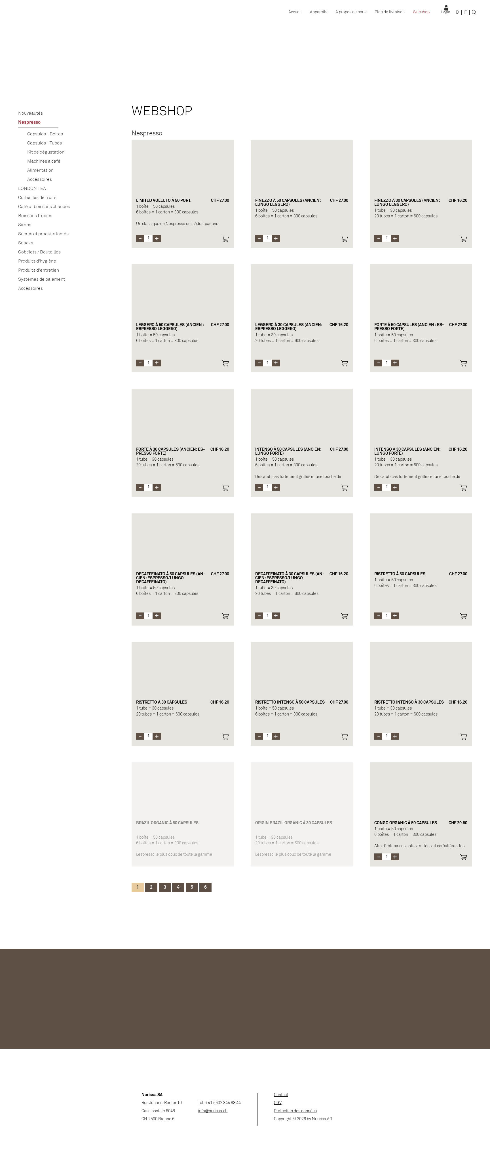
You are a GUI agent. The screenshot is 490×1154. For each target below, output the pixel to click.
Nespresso (29, 122)
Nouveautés (30, 113)
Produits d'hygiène (37, 261)
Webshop (421, 12)
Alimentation (40, 170)
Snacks (25, 243)
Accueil (295, 12)
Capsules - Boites (45, 134)
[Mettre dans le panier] (225, 239)
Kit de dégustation (45, 152)
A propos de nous (350, 12)
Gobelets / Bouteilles (39, 252)
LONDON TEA (32, 188)
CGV (278, 1103)
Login (445, 12)
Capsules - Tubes (44, 143)
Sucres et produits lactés (43, 234)
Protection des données (295, 1111)
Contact (281, 1095)
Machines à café (43, 161)
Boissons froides (35, 216)
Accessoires (39, 179)
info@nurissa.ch (212, 1111)
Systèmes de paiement (41, 279)
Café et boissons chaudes (44, 207)
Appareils (318, 12)
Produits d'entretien (38, 270)
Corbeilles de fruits (37, 198)
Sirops (24, 225)
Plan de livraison (390, 12)
